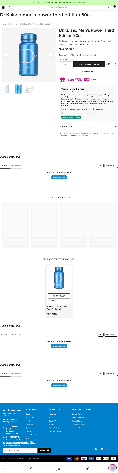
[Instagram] (96, 449)
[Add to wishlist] (109, 64)
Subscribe (44, 450)
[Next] (108, 2)
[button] (6, 55)
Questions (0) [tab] (16, 166)
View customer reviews (71, 117)
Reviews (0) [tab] (5, 166)
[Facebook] (90, 449)
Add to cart (59, 296)
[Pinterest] (102, 449)
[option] (59, 2)
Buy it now (87, 71)
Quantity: (63, 60)
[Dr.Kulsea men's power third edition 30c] (59, 278)
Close (116, 2)
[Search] (9, 7)
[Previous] (9, 2)
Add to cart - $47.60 (89, 64)
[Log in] (108, 7)
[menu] (3, 7)
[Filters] (101, 166)
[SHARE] (114, 64)
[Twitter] (108, 449)
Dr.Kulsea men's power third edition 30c (57, 307)
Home (4, 24)
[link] (15, 240)
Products (13, 24)
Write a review (59, 177)
